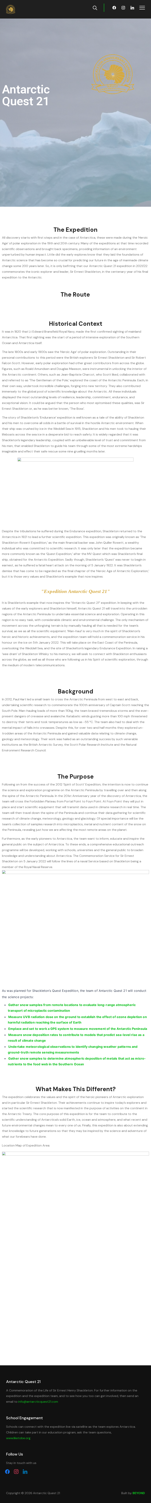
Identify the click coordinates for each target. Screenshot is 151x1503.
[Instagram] (123, 7)
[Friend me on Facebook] (7, 1471)
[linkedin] (25, 1471)
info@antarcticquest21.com (38, 1402)
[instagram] (16, 1471)
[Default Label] (132, 7)
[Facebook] (114, 7)
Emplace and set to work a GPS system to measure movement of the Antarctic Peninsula (77, 1029)
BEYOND (139, 1493)
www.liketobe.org (18, 1438)
